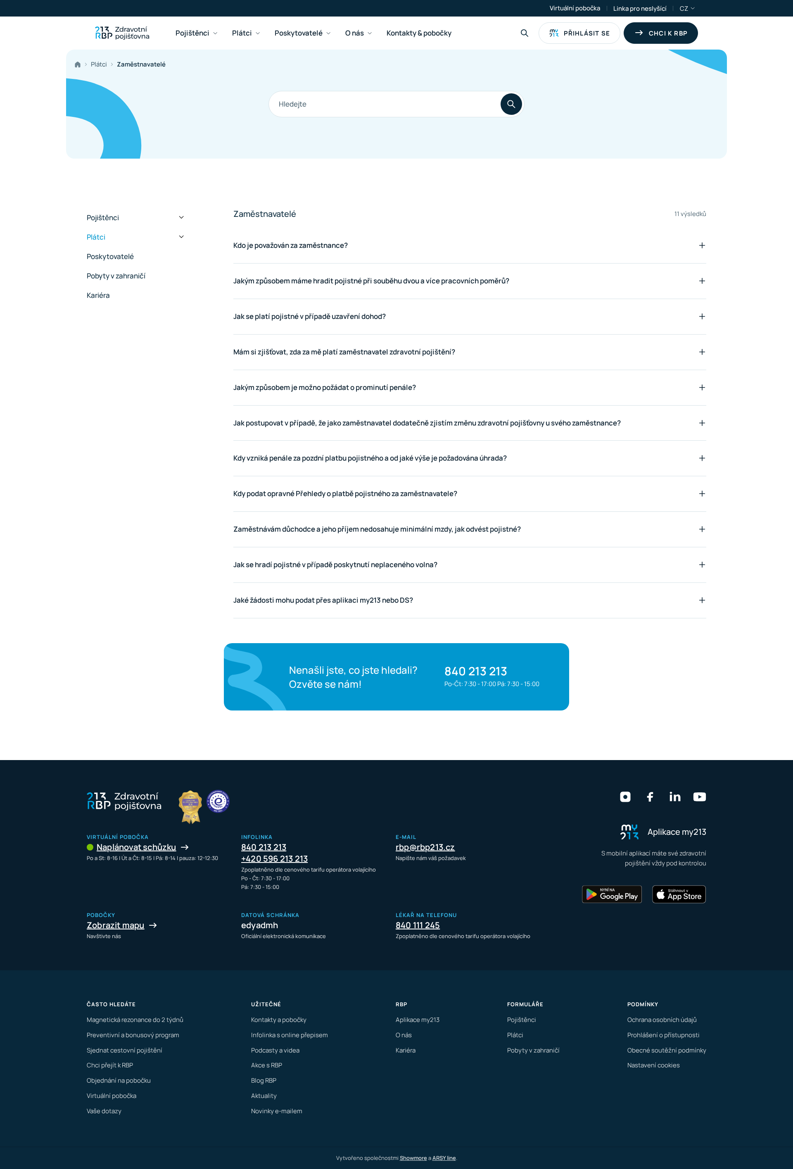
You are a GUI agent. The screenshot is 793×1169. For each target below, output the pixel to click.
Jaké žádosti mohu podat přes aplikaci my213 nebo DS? (323, 600)
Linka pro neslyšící (640, 8)
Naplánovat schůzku (136, 847)
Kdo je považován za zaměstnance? (290, 245)
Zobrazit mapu (116, 925)
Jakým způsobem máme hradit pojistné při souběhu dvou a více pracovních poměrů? (371, 280)
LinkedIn (674, 796)
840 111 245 (418, 925)
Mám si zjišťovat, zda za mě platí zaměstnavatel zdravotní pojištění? (344, 351)
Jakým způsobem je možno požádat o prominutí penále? (324, 387)
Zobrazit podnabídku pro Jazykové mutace (693, 8)
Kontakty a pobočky (278, 1019)
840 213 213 (475, 671)
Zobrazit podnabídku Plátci (181, 237)
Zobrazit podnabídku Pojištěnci (181, 218)
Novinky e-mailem (276, 1111)
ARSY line (444, 1158)
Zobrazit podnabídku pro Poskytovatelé (328, 33)
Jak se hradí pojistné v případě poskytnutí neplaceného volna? (335, 564)
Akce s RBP (266, 1065)
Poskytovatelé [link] (299, 33)
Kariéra (98, 295)
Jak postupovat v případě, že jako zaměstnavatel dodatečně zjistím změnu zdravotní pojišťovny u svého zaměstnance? (427, 423)
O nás (404, 1035)
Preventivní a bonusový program (133, 1035)
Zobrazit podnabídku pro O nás (369, 33)
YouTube (699, 796)
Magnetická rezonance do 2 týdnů (135, 1019)
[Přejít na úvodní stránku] (122, 33)
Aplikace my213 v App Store (679, 894)
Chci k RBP (668, 33)
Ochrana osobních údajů (662, 1019)
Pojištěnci (103, 217)
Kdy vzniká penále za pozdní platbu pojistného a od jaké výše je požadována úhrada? (370, 458)
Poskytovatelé (110, 256)
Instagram (625, 796)
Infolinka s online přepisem (289, 1035)
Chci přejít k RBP (110, 1065)
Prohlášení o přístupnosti (663, 1035)
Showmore (413, 1158)
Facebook (650, 796)
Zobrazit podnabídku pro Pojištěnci (215, 33)
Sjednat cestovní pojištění (124, 1050)
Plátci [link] (242, 33)
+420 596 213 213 (274, 858)
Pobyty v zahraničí (116, 275)
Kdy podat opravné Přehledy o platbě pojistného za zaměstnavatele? (345, 493)
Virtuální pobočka (575, 8)
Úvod (79, 64)
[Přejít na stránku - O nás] (218, 801)
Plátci (99, 64)
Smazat (458, 104)
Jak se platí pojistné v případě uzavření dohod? (309, 316)
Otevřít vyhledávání (524, 33)
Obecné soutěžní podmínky (666, 1050)
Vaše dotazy (104, 1111)
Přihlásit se (587, 33)
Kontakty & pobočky (419, 33)
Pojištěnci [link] (192, 33)
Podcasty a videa (275, 1050)
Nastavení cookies (653, 1065)
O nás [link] (354, 33)
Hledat (511, 104)
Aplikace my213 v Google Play (612, 894)
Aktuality (264, 1095)
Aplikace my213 (417, 1019)
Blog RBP (263, 1080)
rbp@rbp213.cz (425, 847)
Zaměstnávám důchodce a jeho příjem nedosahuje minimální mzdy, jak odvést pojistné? (377, 529)
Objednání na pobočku (119, 1080)
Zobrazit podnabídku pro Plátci (257, 33)
